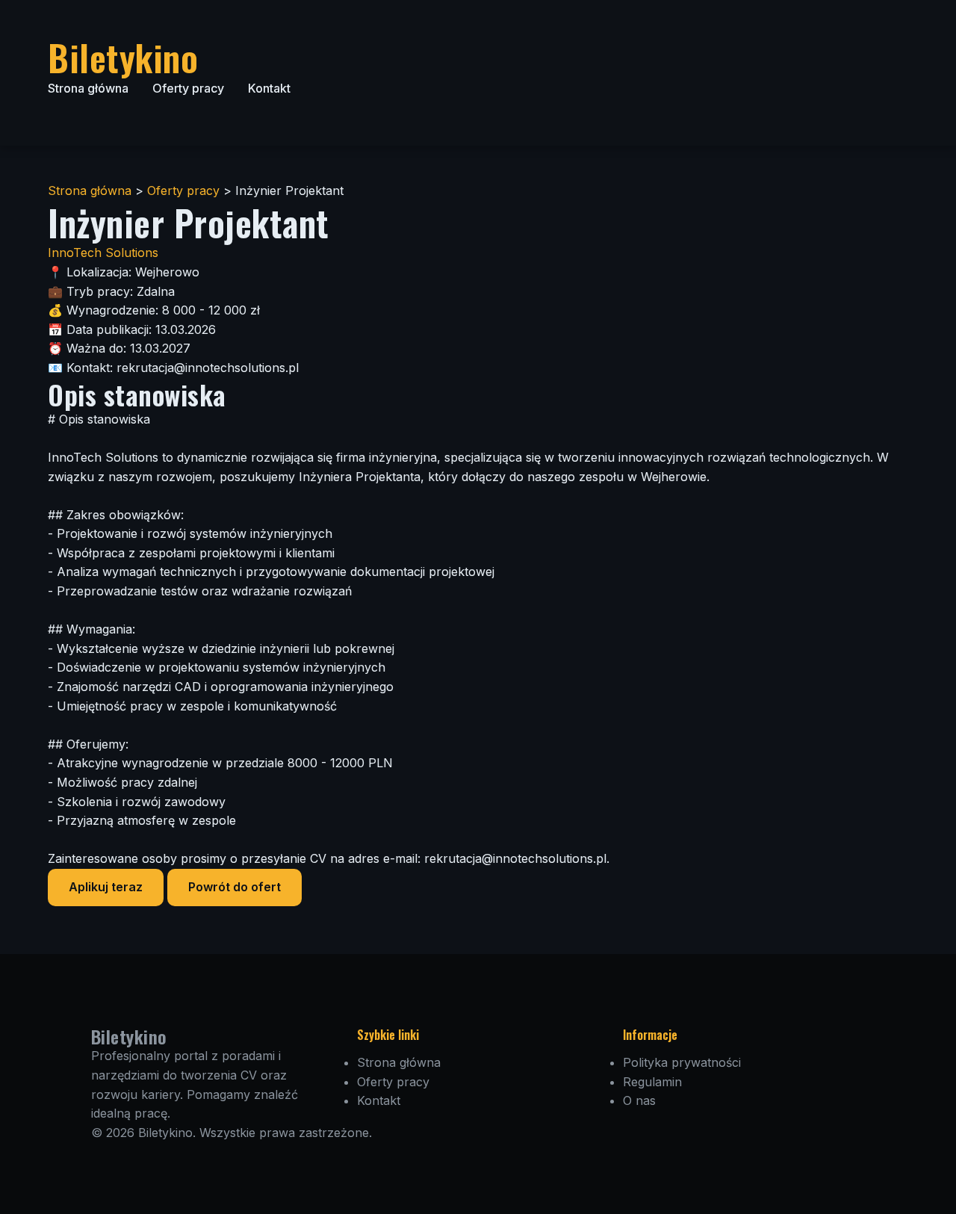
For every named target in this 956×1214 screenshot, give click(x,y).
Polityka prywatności (682, 1062)
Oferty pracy (188, 88)
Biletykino (123, 57)
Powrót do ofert (234, 886)
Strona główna (88, 88)
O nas (639, 1100)
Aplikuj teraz (106, 886)
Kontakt (269, 88)
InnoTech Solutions (103, 252)
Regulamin (652, 1081)
